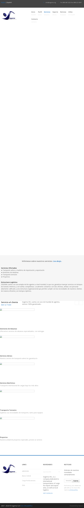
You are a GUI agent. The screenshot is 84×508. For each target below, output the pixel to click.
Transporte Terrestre (8, 410)
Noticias (63, 13)
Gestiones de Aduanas (8, 329)
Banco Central (26, 476)
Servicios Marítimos (7, 383)
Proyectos (4, 437)
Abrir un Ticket (6, 305)
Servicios (47, 13)
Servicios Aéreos (6, 356)
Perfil (40, 13)
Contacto (34, 20)
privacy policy (74, 490)
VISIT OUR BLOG (48, 493)
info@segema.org (51, 2)
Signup (75, 481)
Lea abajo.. (57, 261)
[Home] (14, 15)
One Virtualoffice (26, 506)
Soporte (55, 13)
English (3, 2)
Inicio (33, 13)
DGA (23, 485)
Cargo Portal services (28, 481)
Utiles (71, 13)
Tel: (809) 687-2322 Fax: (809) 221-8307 (71, 2)
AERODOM (25, 471)
